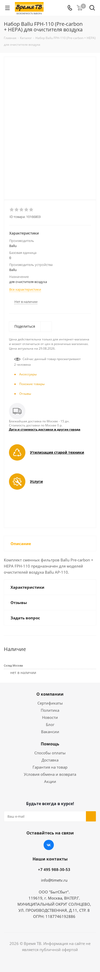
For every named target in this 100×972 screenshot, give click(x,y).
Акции (50, 781)
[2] (16, 210)
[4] (26, 210)
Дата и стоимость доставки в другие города (44, 429)
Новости (50, 717)
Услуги (36, 481)
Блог (50, 724)
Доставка (50, 759)
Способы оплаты (50, 752)
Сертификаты (50, 703)
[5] (31, 210)
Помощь (50, 744)
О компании (50, 694)
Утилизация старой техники (57, 452)
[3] (21, 210)
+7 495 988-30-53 (54, 869)
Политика (50, 710)
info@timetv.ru (54, 880)
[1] (11, 210)
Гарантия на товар (50, 767)
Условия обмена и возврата (50, 774)
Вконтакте (49, 845)
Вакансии (50, 731)
